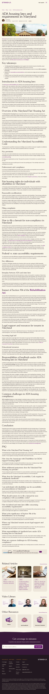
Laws (10, 9)
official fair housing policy (35, 443)
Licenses (18, 664)
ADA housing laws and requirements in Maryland (22, 9)
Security (18, 667)
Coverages (4, 662)
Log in (23, 662)
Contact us (24, 667)
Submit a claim (25, 664)
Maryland (4, 38)
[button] (46, 2)
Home (3, 9)
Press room (18, 669)
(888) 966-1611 (25, 669)
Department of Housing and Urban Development (20, 240)
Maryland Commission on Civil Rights (20, 59)
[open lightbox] (9, 603)
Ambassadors (12, 668)
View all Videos (43, 597)
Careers (17, 662)
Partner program (11, 662)
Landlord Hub (4, 665)
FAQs (3, 671)
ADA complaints (21, 235)
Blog (7, 9)
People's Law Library (33, 176)
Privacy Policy (17, 672)
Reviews (4, 673)
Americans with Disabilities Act (11, 84)
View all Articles (43, 564)
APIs (10, 671)
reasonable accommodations (17, 72)
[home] (6, 2)
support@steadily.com (27, 672)
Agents (10, 666)
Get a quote (41, 2)
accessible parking (6, 157)
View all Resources (43, 612)
